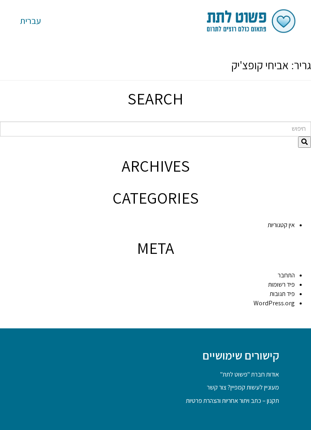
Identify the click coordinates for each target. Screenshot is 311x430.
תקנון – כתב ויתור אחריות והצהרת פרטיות (232, 400)
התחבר (286, 275)
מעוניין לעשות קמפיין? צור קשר (243, 387)
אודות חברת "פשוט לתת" (249, 374)
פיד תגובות (282, 294)
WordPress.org (274, 303)
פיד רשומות (281, 284)
